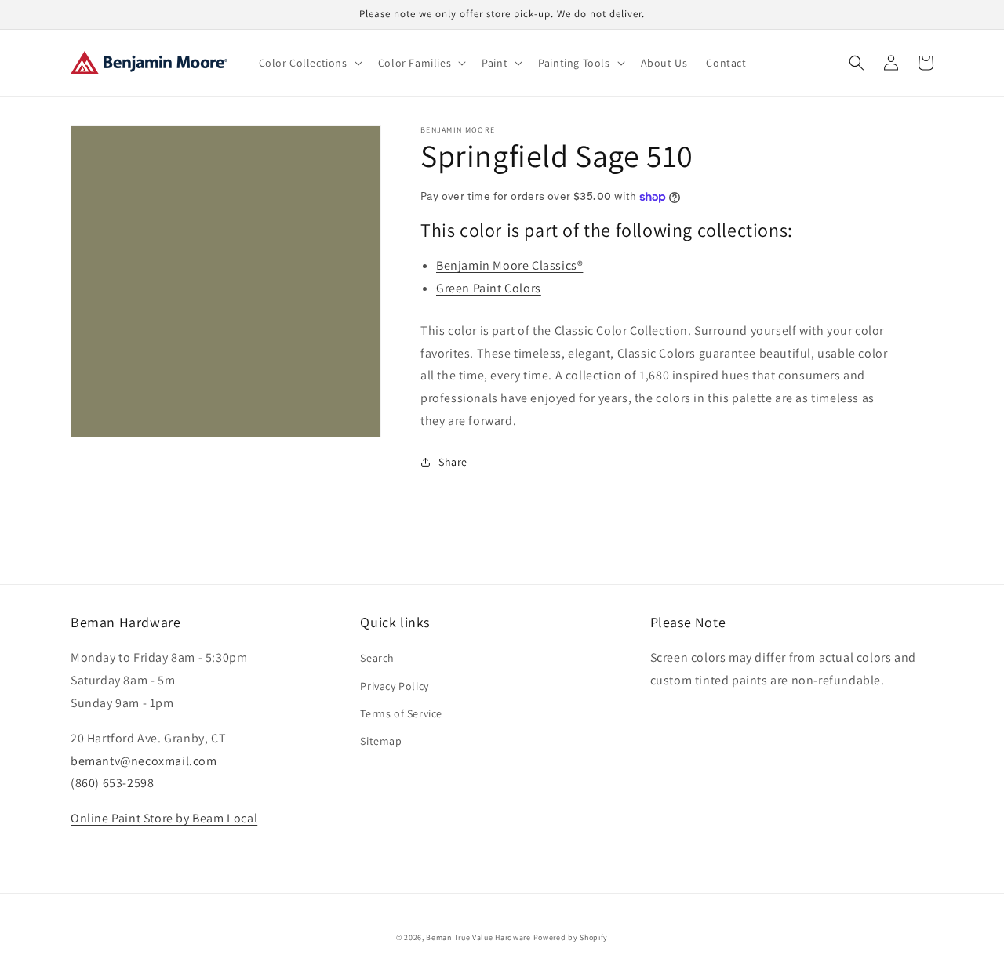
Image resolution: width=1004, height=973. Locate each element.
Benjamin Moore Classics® (509, 265)
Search (377, 658)
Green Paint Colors (488, 288)
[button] (309, 62)
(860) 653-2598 (112, 783)
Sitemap (381, 741)
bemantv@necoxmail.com (144, 761)
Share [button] (452, 462)
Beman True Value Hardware (478, 937)
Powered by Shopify (571, 937)
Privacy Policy (394, 686)
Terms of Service (401, 713)
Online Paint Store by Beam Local (164, 818)
